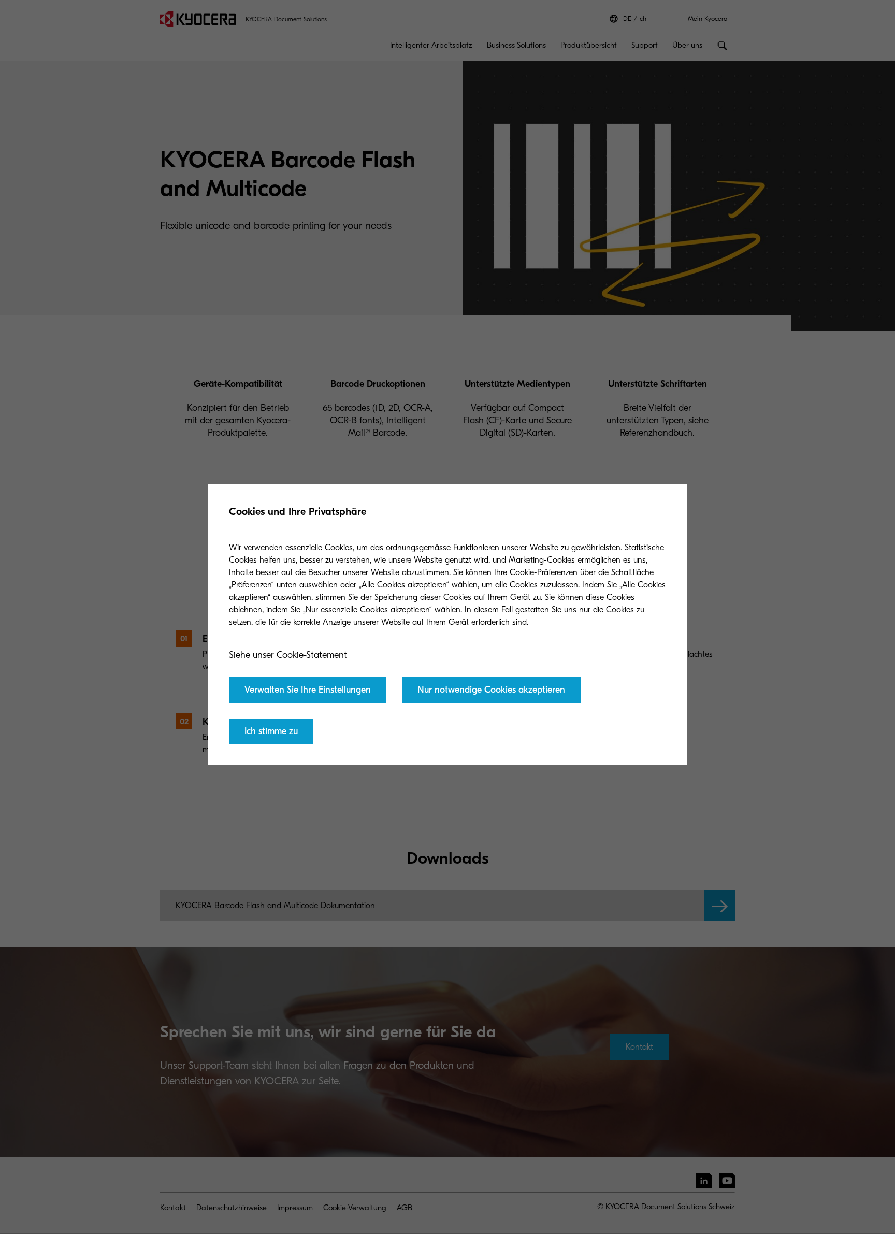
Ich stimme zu (271, 731)
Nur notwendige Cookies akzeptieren (491, 689)
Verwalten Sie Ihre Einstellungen (307, 689)
